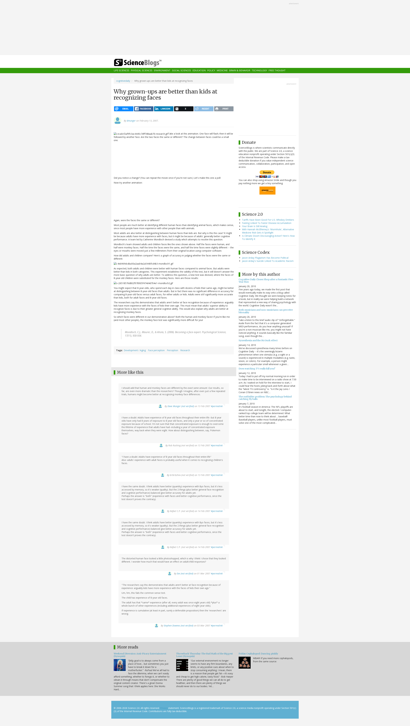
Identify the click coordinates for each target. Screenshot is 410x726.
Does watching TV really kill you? (257, 368)
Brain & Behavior (239, 70)
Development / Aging (135, 350)
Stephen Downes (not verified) (178, 625)
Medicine (222, 70)
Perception (172, 350)
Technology (259, 70)
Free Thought (277, 70)
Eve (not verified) (185, 573)
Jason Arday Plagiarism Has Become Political (265, 257)
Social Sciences (181, 70)
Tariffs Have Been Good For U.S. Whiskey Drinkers (268, 219)
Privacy (164, 708)
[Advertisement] (205, 27)
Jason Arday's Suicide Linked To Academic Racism (268, 260)
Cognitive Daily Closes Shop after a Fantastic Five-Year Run (266, 280)
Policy (211, 70)
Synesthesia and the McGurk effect (258, 340)
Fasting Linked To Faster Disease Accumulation (266, 222)
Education (199, 70)
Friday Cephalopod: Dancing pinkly (258, 653)
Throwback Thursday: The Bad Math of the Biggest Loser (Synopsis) (204, 654)
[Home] (144, 63)
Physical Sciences (141, 70)
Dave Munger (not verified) (181, 406)
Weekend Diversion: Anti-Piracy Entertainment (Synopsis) (140, 654)
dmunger (131, 120)
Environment (162, 70)
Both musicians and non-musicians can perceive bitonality (266, 311)
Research (185, 350)
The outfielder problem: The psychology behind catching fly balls (265, 397)
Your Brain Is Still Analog (254, 226)
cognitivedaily (123, 80)
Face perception (156, 350)
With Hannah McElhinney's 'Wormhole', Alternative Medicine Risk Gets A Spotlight (268, 231)
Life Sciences (121, 70)
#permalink (217, 406)
